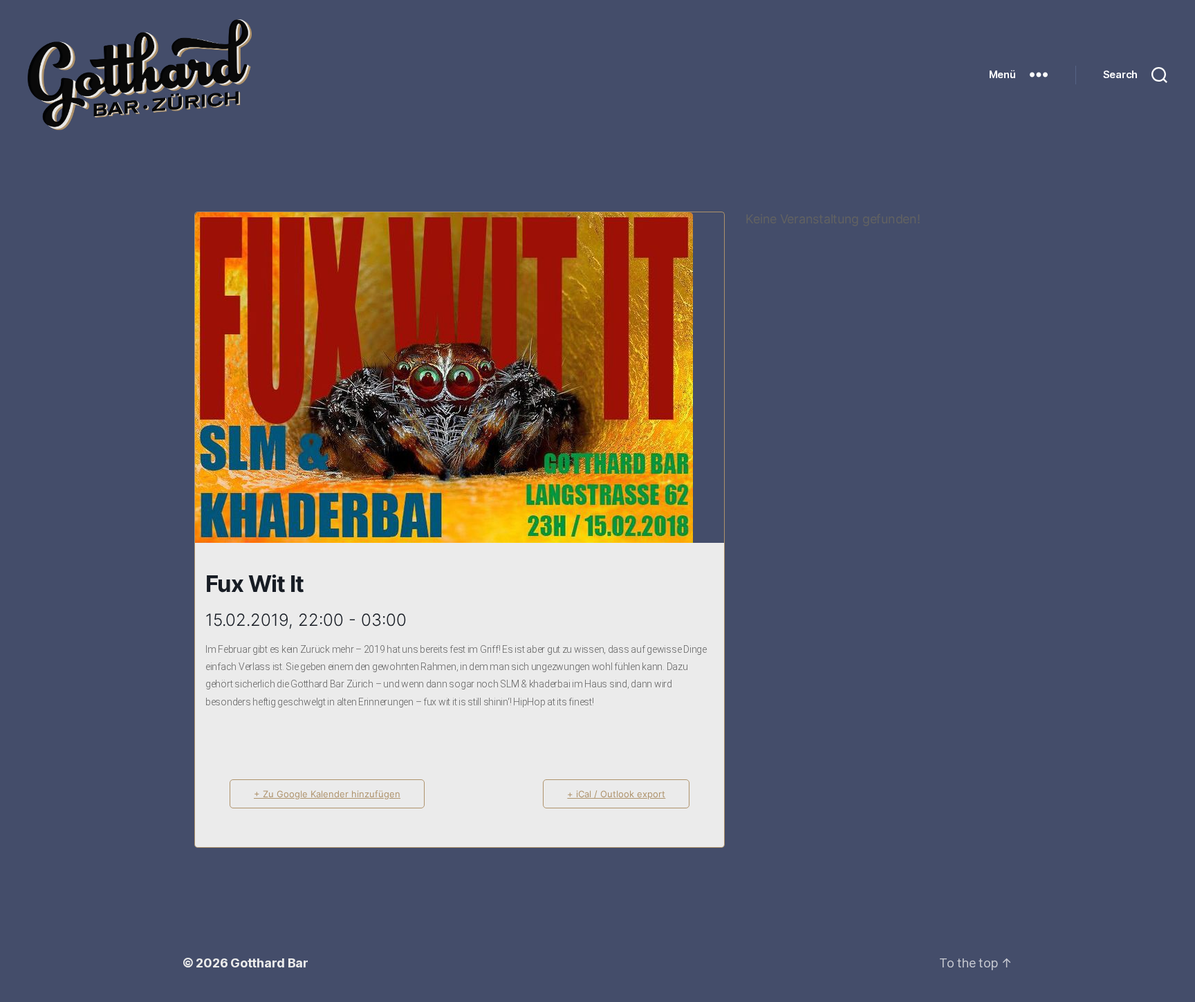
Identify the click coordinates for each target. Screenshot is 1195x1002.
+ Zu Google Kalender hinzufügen (327, 793)
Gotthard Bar (269, 963)
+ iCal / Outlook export (616, 793)
